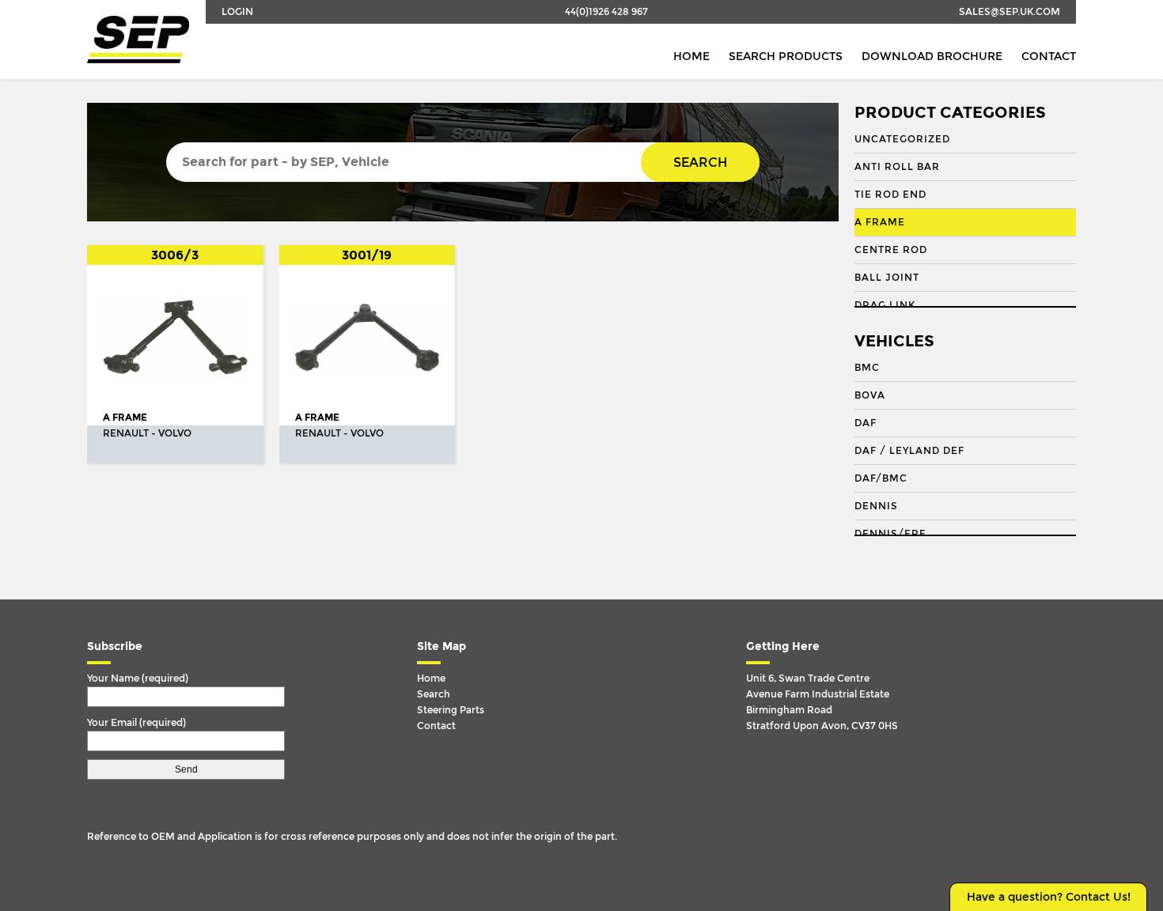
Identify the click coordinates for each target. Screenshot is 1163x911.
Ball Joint (886, 277)
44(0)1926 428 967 (606, 11)
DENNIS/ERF (890, 533)
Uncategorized (902, 139)
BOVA (869, 395)
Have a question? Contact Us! (1049, 897)
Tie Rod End (890, 194)
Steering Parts (450, 710)
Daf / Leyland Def (909, 450)
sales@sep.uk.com (1009, 11)
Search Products (786, 56)
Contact (1048, 56)
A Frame (879, 222)
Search (700, 162)
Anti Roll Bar (897, 166)
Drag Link (884, 305)
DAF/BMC (880, 478)
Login (237, 11)
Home (691, 56)
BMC (867, 367)
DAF (865, 423)
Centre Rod (890, 249)
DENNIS (876, 506)
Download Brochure (932, 56)
